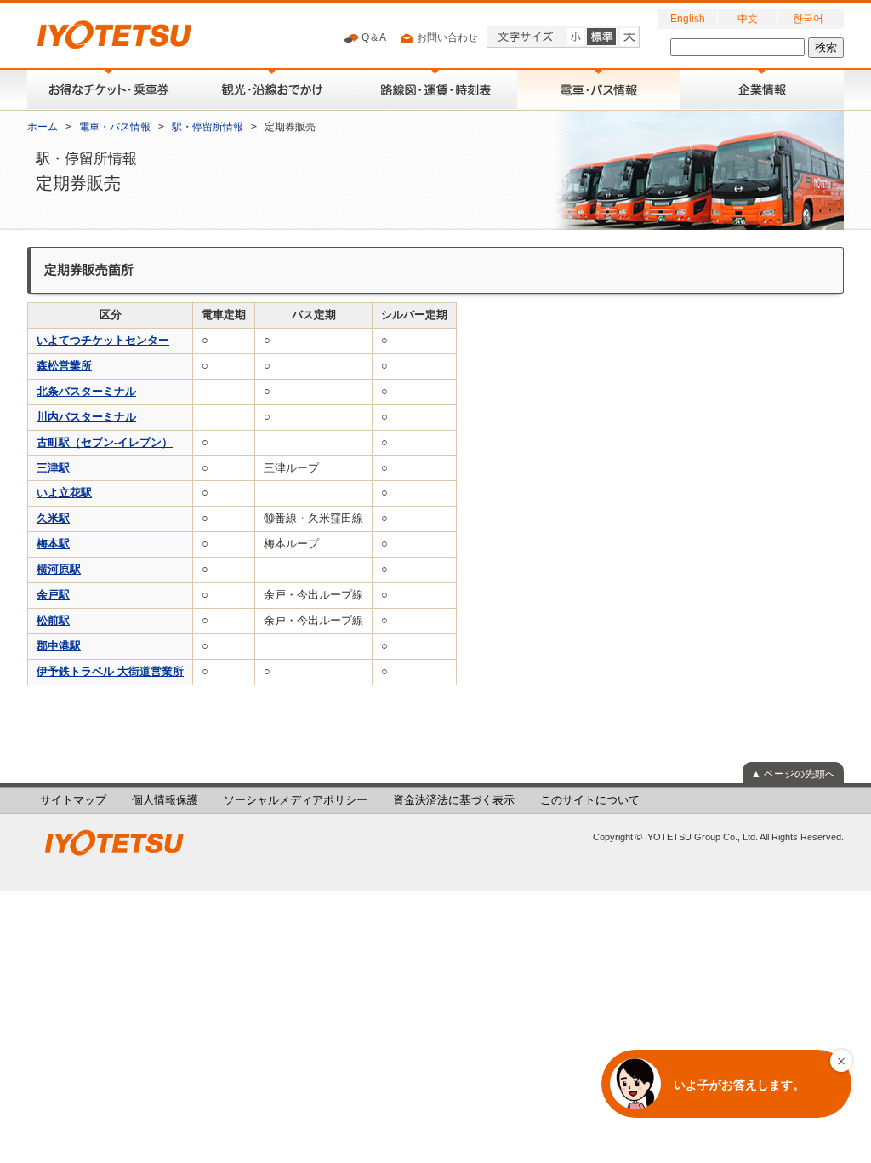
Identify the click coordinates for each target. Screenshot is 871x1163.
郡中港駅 (59, 646)
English (687, 19)
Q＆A (372, 37)
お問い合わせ (446, 37)
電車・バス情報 (115, 127)
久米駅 (53, 518)
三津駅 (53, 468)
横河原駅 (59, 570)
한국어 (808, 19)
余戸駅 (53, 595)
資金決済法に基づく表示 (454, 800)
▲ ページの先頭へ (793, 774)
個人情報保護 (165, 800)
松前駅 (53, 621)
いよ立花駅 (64, 493)
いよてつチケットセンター (103, 341)
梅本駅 (53, 544)
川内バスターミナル (86, 417)
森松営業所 (64, 366)
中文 (747, 19)
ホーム (42, 127)
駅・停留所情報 (207, 127)
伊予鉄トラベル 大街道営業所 (110, 672)
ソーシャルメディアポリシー (295, 800)
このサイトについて (590, 800)
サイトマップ (73, 800)
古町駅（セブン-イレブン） (105, 443)
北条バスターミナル (86, 392)
